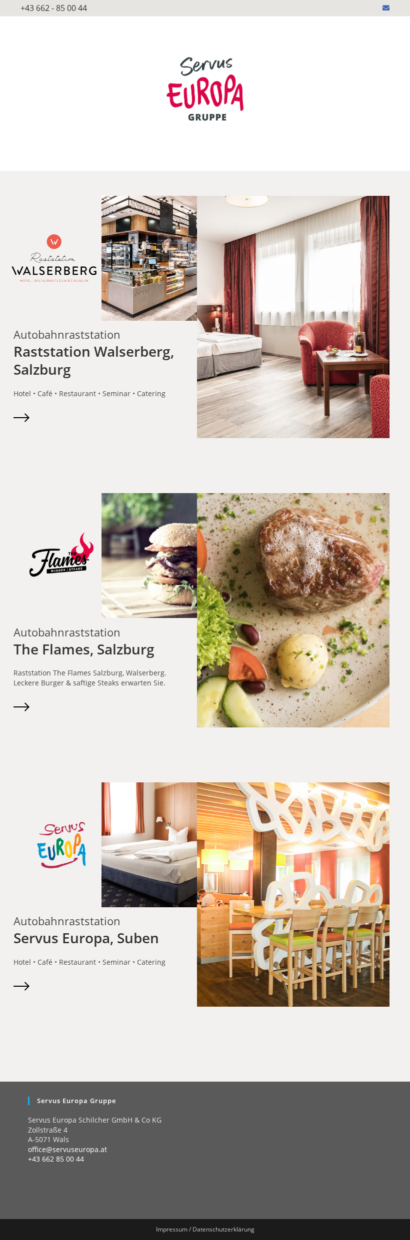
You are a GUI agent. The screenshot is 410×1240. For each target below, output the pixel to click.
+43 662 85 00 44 (56, 1159)
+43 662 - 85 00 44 (53, 7)
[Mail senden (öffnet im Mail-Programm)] (385, 8)
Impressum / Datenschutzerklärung (205, 1229)
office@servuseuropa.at (67, 1149)
